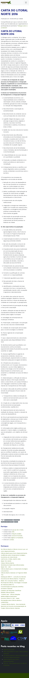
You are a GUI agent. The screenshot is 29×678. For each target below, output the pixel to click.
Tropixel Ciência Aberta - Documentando (13, 604)
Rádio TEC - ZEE (6, 567)
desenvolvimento (8, 519)
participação (16, 519)
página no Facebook (17, 537)
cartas (16, 521)
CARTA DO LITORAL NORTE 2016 (10, 559)
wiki (13, 531)
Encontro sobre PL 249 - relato (10, 598)
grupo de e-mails (18, 530)
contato (11, 539)
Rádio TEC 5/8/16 (6, 561)
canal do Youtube (17, 535)
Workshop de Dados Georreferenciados (12, 565)
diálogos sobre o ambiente (7, 521)
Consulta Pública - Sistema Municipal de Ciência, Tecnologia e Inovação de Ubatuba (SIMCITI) (14, 582)
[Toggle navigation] (26, 2)
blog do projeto (16, 533)
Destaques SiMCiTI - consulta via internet (13, 577)
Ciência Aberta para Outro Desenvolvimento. (14, 553)
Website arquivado (8, 649)
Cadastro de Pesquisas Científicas (11, 590)
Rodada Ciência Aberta (7, 592)
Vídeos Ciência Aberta (7, 563)
